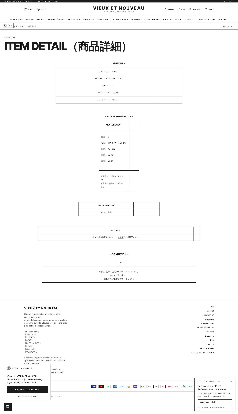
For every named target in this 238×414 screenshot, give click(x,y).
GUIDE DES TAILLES (205, 327)
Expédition (209, 336)
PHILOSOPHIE (208, 315)
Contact (210, 344)
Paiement (210, 332)
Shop (212, 306)
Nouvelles (209, 319)
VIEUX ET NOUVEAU (119, 9)
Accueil (210, 311)
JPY (231, 1)
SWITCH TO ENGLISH (27, 390)
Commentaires (207, 323)
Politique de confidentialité (202, 352)
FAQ (212, 340)
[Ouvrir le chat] (8, 407)
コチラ (120, 237)
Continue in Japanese (27, 396)
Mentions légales (206, 348)
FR (225, 1)
